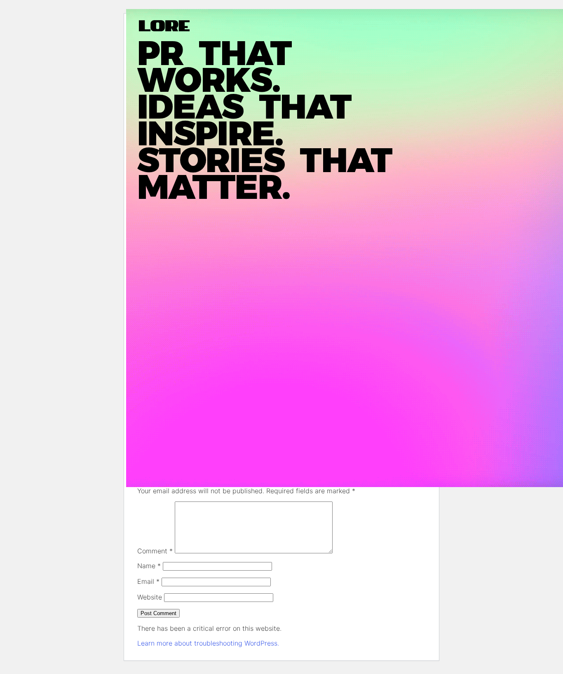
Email (148, 581)
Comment (155, 551)
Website (149, 597)
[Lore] (199, 25)
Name (149, 566)
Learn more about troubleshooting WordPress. (208, 643)
